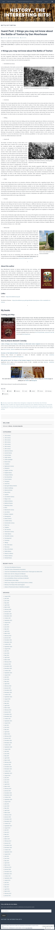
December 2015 (8, 871)
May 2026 (7, 602)
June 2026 (7, 600)
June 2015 (7, 884)
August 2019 (7, 775)
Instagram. (34, 380)
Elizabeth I (7, 468)
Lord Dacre (50, 406)
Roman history (8, 518)
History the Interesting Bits (11, 919)
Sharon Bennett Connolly (14, 37)
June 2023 (7, 679)
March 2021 (7, 734)
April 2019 (7, 784)
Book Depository (26, 334)
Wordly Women (8, 557)
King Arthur (7, 492)
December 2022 (8, 690)
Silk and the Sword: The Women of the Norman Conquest (16, 360)
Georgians (7, 481)
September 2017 (8, 825)
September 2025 (8, 620)
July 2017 (7, 830)
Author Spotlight (8, 459)
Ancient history (8, 453)
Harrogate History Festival (11, 485)
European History (9, 474)
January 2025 (8, 637)
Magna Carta (7, 498)
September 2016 (8, 851)
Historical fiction (8, 490)
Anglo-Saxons (8, 457)
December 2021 (8, 714)
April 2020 (7, 758)
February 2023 (8, 686)
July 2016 (7, 856)
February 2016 (8, 867)
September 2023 (8, 672)
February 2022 (8, 710)
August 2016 (7, 854)
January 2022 (8, 712)
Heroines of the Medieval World (25, 406)
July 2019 (7, 777)
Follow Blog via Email (9, 904)
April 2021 (7, 731)
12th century (8, 437)
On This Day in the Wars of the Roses (16, 407)
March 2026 (7, 607)
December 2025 (8, 613)
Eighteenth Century (9, 466)
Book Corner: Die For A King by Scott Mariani (15, 573)
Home (3, 1)
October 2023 (8, 670)
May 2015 (7, 886)
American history (9, 450)
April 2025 (7, 631)
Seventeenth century (9, 523)
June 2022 (7, 701)
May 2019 (7, 782)
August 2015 (7, 880)
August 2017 (7, 827)
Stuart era (7, 525)
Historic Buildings (9, 488)
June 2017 (7, 832)
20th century (8, 448)
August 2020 (7, 749)
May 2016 (7, 860)
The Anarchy (8, 529)
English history (10, 402)
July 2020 (7, 751)
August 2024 (7, 648)
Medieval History (17, 402)
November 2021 (8, 716)
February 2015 (8, 893)
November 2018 (8, 795)
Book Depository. (19, 356)
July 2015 (7, 882)
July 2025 (7, 624)
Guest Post (7, 483)
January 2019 (8, 790)
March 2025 (7, 633)
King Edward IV (35, 406)
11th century (8, 435)
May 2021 (7, 729)
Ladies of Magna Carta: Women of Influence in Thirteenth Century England (20, 344)
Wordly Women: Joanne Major (12, 580)
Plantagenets (23, 402)
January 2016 (8, 869)
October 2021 (8, 718)
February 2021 (8, 736)
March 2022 (7, 707)
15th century (4, 402)
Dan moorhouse (17, 404)
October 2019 (8, 771)
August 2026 (7, 596)
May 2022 (7, 703)
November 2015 (8, 873)
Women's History (8, 555)
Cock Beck (11, 404)
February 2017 (8, 841)
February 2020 (8, 762)
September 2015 (8, 878)
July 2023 (7, 677)
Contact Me (39, 1)
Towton (47, 407)
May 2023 (7, 681)
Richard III (26, 407)
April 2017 (7, 836)
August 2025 (7, 622)
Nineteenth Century (9, 509)
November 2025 (8, 616)
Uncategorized (29, 402)
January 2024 (8, 664)
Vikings (6, 542)
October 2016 (8, 849)
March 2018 (7, 812)
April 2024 (7, 657)
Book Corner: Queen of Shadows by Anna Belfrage (16, 576)
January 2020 (8, 764)
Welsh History (8, 551)
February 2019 (8, 788)
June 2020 (7, 753)
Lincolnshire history (9, 496)
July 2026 (7, 598)
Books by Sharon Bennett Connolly (26, 1)
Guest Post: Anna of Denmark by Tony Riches (15, 569)
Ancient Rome (8, 455)
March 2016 (7, 865)
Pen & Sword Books (39, 332)
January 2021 (8, 738)
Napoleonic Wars (9, 505)
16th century (8, 446)
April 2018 (7, 810)
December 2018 (8, 793)
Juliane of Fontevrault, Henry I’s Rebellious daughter (17, 587)
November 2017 (8, 821)
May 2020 (7, 755)
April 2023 (7, 683)
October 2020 (8, 744)
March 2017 (7, 838)
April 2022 (7, 705)
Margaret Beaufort (4, 407)
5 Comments (23, 37)
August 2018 (7, 801)
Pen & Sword (7, 349)
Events (46, 1)
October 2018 (8, 797)
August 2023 (7, 675)
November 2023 (8, 668)
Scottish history (8, 520)
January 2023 (8, 688)
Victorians (7, 540)
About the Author (11, 1)
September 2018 (8, 799)
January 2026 (8, 611)
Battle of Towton (5, 404)
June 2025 (7, 626)
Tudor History (8, 533)
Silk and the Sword (42, 407)
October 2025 (8, 618)
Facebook (46, 378)
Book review (7, 461)
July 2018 (7, 803)
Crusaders (7, 464)
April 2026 (7, 605)
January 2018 (8, 817)
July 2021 (7, 725)
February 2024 (8, 661)
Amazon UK (22, 258)
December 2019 (8, 766)
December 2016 (8, 845)
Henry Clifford (16, 406)
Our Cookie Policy (28, 928)
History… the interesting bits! (27, 12)
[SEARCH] (52, 1)
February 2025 (8, 635)
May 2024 (7, 655)
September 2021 (8, 720)
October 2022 (8, 694)
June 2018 (7, 806)
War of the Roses (36, 402)
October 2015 (8, 876)
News (6, 507)
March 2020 (7, 760)
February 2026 (8, 609)
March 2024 (7, 659)
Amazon (13, 349)
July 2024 (7, 650)
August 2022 (7, 699)
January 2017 (8, 843)
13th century (8, 440)
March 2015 (7, 891)
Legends (6, 494)
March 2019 (7, 786)
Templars (7, 527)
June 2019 (7, 779)
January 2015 (8, 895)
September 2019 (8, 773)
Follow (3, 915)
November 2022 (8, 692)
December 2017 (8, 819)
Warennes (7, 547)
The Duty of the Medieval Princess (13, 567)
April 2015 (7, 889)
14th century (8, 442)
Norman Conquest (9, 514)
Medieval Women (9, 503)
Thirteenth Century (9, 531)
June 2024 (7, 653)
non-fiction (7, 512)
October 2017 (8, 823)
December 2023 (8, 666)
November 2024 (8, 642)
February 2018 (8, 814)
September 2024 (8, 646)
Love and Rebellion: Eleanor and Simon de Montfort (17, 578)
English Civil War (9, 470)
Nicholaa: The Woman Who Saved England (15, 584)
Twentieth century (9, 536)
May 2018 (7, 808)
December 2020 (8, 740)
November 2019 (8, 768)
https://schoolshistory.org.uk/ (13, 296)
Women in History (9, 553)
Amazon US (30, 258)
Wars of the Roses (43, 402)
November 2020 (8, 742)
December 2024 (8, 640)
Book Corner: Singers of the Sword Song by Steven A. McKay (18, 582)
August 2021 (7, 723)
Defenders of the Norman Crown (26, 404)
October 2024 (8, 644)
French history (8, 479)
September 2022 (8, 696)
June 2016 (7, 858)
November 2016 (8, 847)
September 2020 (8, 747)
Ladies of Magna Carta (43, 406)
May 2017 (7, 834)
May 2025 (7, 629)
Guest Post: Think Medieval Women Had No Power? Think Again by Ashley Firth (23, 571)
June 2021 (7, 727)
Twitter (27, 380)
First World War (8, 477)
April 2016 (7, 862)
